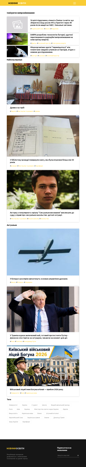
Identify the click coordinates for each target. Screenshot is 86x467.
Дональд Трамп (58, 417)
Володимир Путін (30, 341)
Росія (12, 341)
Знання (46, 417)
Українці (27, 409)
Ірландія (14, 166)
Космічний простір (44, 43)
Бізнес (39, 413)
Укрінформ (39, 166)
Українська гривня (33, 417)
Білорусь (20, 282)
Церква (37, 111)
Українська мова (31, 393)
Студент (35, 405)
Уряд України (13, 422)
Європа (13, 111)
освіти (17, 3)
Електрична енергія (59, 43)
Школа (47, 29)
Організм (42, 56)
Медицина (28, 282)
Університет (15, 393)
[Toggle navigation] (75, 3)
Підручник (54, 29)
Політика (19, 341)
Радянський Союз (37, 29)
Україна (24, 405)
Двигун (33, 43)
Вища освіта (13, 413)
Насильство (44, 219)
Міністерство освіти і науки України (46, 409)
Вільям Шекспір (33, 219)
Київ (22, 393)
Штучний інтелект (52, 413)
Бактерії (34, 56)
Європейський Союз (16, 417)
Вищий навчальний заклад (60, 405)
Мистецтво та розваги (25, 111)
